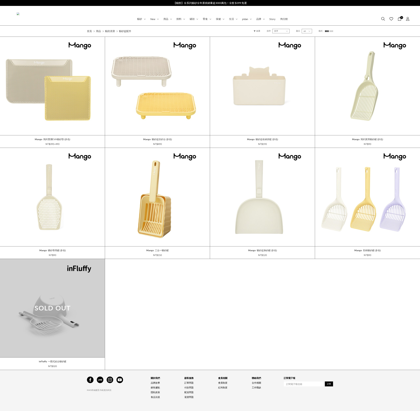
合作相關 (256, 382)
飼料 (179, 18)
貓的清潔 (110, 31)
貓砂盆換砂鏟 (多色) (262, 250)
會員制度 (222, 382)
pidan (245, 19)
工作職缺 (256, 387)
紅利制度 (222, 387)
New (152, 19)
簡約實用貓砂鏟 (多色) (367, 139)
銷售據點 (155, 387)
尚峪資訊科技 (105, 390)
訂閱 (329, 384)
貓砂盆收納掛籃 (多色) (262, 139)
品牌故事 (155, 382)
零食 (205, 18)
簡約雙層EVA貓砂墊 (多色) (52, 139)
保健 (218, 18)
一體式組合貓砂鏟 (52, 361)
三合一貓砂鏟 (157, 250)
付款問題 (189, 387)
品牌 (258, 18)
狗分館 (284, 18)
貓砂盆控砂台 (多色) (157, 139)
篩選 (258, 31)
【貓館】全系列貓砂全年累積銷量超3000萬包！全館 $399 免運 (210, 2)
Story (272, 19)
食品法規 (155, 397)
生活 (231, 18)
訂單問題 (189, 382)
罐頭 (192, 18)
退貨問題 (189, 397)
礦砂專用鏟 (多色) (52, 250)
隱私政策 (155, 392)
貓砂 (139, 18)
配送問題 (189, 392)
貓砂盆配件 (125, 31)
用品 (165, 18)
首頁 (89, 31)
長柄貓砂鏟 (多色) (367, 250)
